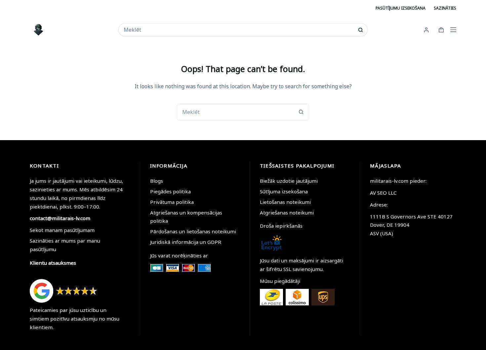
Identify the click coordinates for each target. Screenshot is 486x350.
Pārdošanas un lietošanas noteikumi (193, 231)
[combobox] (238, 29)
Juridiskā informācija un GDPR (185, 242)
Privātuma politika (172, 202)
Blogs (156, 180)
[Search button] (360, 30)
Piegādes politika (170, 191)
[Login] (426, 29)
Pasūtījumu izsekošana (400, 8)
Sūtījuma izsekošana (284, 191)
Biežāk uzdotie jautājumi (289, 180)
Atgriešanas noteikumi (287, 212)
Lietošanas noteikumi (285, 202)
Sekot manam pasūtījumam (62, 230)
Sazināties (445, 8)
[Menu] (453, 30)
